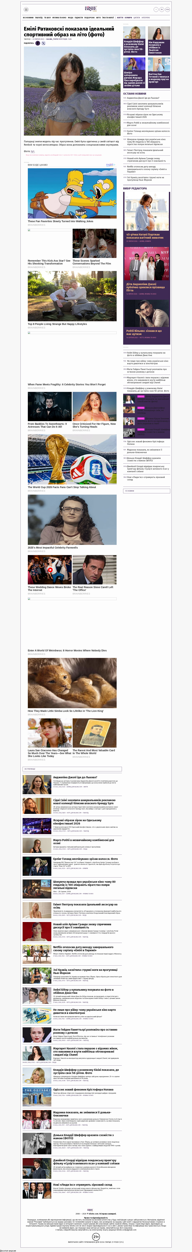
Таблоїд (27, 39)
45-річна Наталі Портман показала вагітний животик (145, 236)
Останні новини (134, 93)
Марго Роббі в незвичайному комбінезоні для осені (83, 842)
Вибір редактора (135, 188)
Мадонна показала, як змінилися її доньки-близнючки (82, 1114)
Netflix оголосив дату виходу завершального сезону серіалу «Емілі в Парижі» (83, 949)
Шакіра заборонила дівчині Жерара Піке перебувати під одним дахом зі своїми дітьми (134, 79)
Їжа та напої (108, 18)
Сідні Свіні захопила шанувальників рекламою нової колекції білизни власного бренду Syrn (84, 802)
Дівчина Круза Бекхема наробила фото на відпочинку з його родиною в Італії (153, 421)
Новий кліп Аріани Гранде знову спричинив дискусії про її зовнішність (82, 926)
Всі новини (28, 18)
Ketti (68, 813)
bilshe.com (93, 1214)
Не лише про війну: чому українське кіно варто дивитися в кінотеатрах (84, 1011)
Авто (98, 18)
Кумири (128, 18)
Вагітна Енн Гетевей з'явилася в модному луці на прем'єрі (159, 78)
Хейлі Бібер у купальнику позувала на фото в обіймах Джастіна (83, 991)
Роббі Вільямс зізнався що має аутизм (144, 332)
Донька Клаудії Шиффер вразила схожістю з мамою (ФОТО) (83, 1137)
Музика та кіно (59, 18)
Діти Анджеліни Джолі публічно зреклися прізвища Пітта (145, 287)
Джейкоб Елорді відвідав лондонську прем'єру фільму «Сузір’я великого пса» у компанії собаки (86, 1162)
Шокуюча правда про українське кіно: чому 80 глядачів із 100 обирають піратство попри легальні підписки (84, 885)
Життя (120, 18)
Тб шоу (47, 18)
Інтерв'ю (146, 18)
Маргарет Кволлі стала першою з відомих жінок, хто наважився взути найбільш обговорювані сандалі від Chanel (85, 1051)
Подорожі (89, 18)
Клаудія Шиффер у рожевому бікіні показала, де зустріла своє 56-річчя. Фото (86, 1071)
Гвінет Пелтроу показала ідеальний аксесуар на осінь (85, 906)
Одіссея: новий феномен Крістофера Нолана (83, 1089)
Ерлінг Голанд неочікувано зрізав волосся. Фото (85, 859)
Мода (70, 18)
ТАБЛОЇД (39, 18)
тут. (33, 151)
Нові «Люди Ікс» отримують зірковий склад (82, 1184)
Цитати (136, 18)
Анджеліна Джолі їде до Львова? (75, 777)
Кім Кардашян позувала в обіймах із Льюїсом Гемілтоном (156, 47)
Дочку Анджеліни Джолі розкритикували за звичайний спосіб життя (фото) (153, 399)
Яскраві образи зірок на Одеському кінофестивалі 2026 (77, 822)
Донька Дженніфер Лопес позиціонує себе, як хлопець (151, 410)
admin (69, 787)
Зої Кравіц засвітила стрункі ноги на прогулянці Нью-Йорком (85, 971)
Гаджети (79, 18)
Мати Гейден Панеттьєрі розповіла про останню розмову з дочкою (85, 1031)
